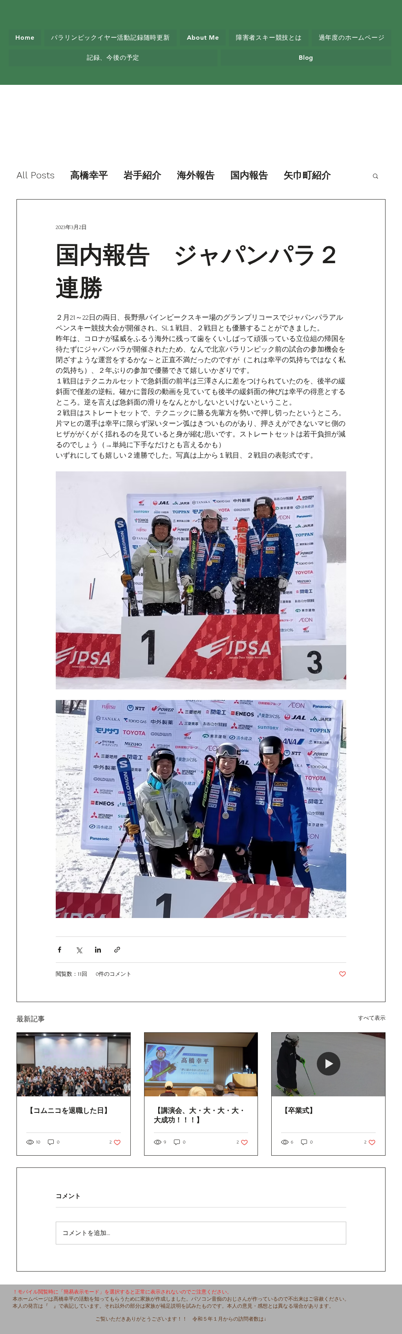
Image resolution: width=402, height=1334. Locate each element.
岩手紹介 (142, 175)
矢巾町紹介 (307, 175)
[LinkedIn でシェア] (98, 949)
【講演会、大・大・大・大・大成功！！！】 (200, 1115)
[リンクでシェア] (117, 949)
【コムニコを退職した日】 (68, 1110)
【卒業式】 (298, 1110)
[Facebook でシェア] (59, 949)
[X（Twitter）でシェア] (78, 949)
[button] (375, 175)
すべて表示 (372, 1018)
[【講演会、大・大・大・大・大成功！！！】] (201, 1064)
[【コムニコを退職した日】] (73, 1064)
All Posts (35, 175)
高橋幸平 (89, 175)
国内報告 (249, 175)
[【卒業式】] (328, 1064)
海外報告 (196, 175)
